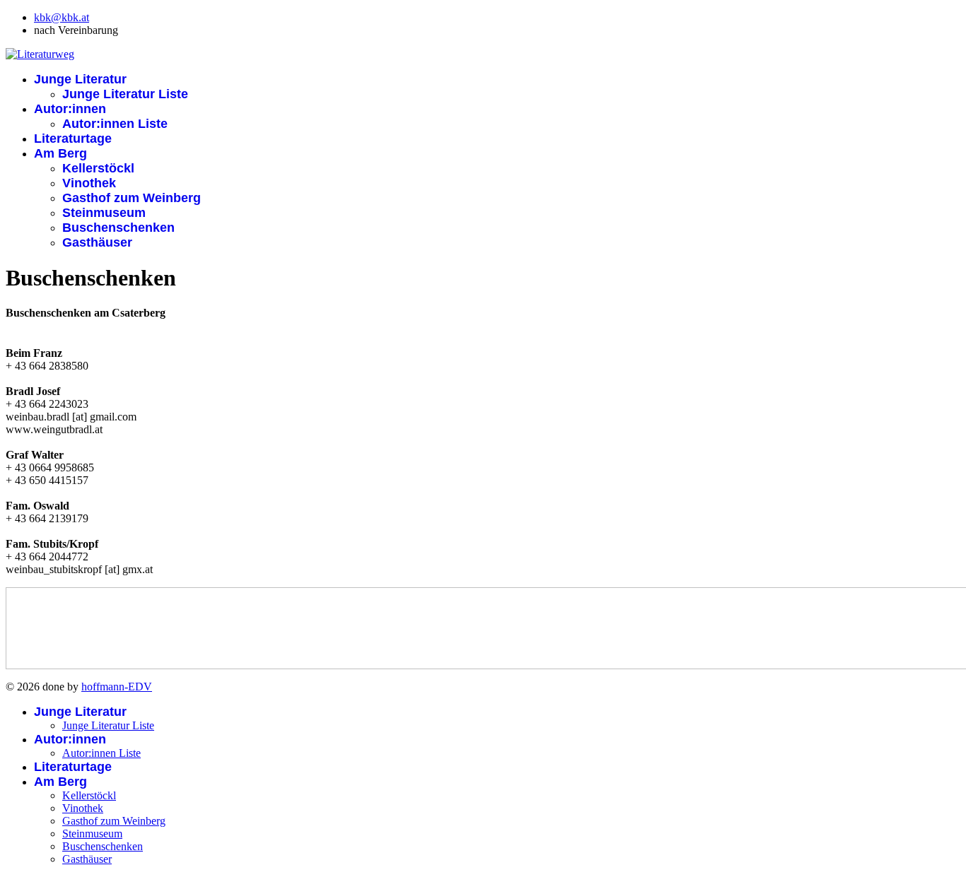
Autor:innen (70, 109)
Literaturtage (73, 138)
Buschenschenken (118, 227)
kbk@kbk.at (61, 17)
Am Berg (60, 153)
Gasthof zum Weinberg (131, 198)
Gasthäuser (97, 242)
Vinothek (89, 183)
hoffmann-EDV (116, 687)
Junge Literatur (80, 79)
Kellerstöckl (98, 168)
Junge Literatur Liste (125, 94)
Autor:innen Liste (115, 124)
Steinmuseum (104, 213)
